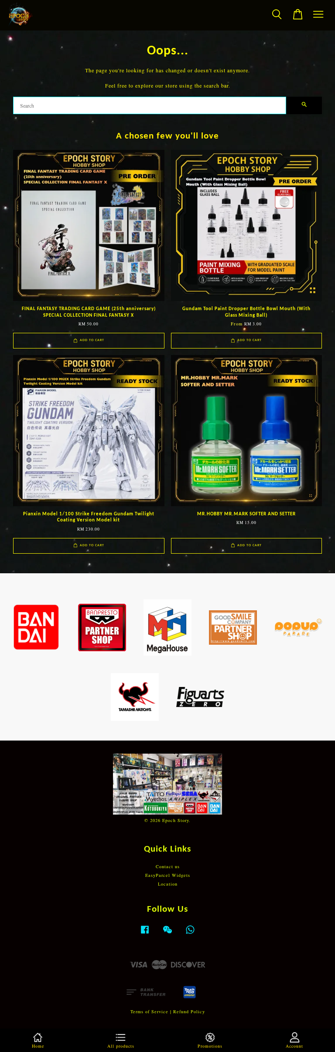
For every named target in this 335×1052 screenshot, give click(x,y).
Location (168, 884)
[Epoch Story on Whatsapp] (190, 934)
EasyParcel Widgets (167, 875)
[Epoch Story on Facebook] (145, 934)
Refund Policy (189, 1011)
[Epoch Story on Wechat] (167, 934)
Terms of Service (149, 1011)
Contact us (168, 866)
